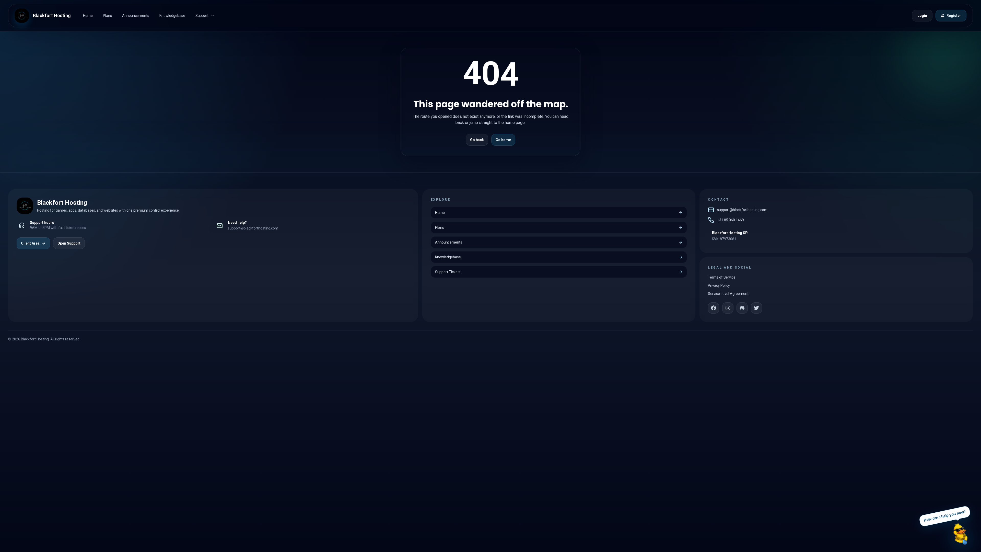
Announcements (135, 16)
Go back (477, 140)
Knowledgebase (172, 16)
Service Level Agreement (728, 294)
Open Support (68, 243)
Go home (503, 140)
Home (88, 16)
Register (954, 16)
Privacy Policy (719, 285)
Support (201, 16)
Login (922, 16)
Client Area (30, 243)
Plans (107, 16)
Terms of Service (721, 277)
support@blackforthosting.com (253, 228)
